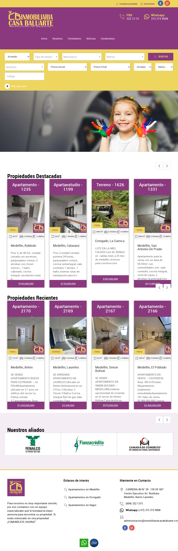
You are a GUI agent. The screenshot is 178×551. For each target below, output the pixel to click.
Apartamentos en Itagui (82, 505)
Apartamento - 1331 (152, 187)
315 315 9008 (159, 19)
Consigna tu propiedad (128, 4)
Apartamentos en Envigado (84, 497)
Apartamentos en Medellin (84, 489)
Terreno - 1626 (110, 184)
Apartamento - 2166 (152, 309)
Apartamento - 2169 (68, 309)
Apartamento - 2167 (110, 309)
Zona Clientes (149, 4)
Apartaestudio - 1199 (68, 187)
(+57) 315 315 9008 (143, 510)
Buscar (163, 56)
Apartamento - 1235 (25, 187)
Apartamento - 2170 (25, 309)
